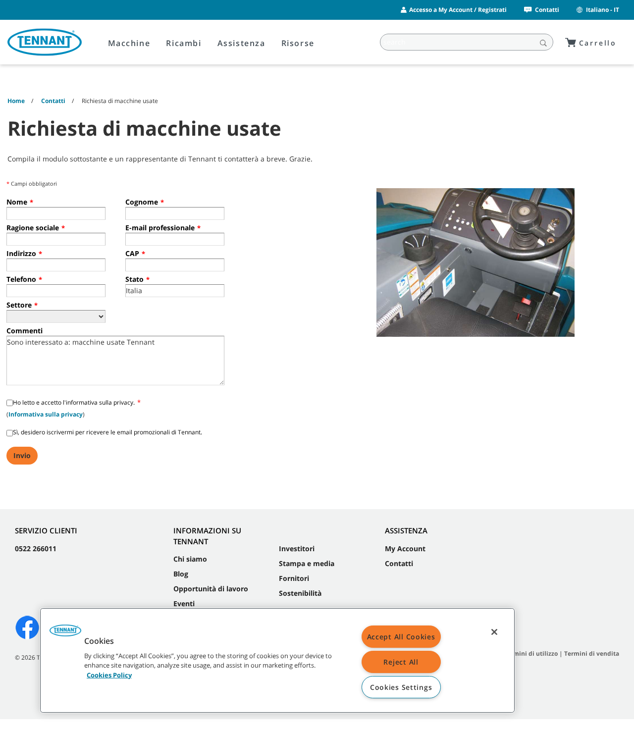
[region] (277, 660)
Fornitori (294, 578)
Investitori (297, 548)
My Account (405, 548)
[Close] (494, 632)
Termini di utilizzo (531, 653)
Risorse (298, 43)
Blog (180, 573)
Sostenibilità (300, 593)
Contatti (547, 9)
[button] (65, 634)
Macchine (129, 43)
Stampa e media (306, 563)
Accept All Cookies (401, 636)
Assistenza (241, 43)
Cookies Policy (109, 674)
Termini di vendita (591, 653)
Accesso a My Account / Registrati (458, 9)
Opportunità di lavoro (210, 588)
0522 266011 (35, 548)
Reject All (400, 662)
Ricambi (183, 43)
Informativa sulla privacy (45, 414)
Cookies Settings (401, 687)
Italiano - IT (602, 9)
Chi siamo (190, 559)
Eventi (184, 603)
